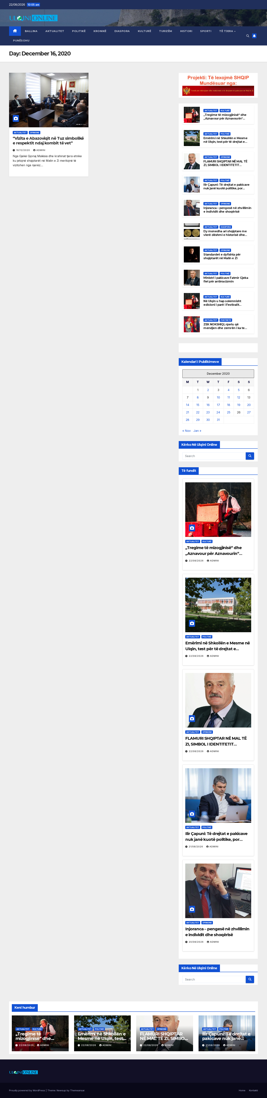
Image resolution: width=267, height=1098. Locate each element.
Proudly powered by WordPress (27, 1090)
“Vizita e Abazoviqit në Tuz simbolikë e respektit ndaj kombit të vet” (48, 141)
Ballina (31, 31)
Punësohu (21, 40)
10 (218, 397)
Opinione (34, 132)
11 (228, 397)
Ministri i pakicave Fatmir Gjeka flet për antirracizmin (225, 279)
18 (228, 405)
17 (218, 405)
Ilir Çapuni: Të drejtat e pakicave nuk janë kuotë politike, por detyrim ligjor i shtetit (226, 188)
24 (218, 412)
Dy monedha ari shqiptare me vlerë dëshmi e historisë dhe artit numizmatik (224, 235)
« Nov (186, 431)
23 (208, 412)
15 (197, 405)
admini (40, 150)
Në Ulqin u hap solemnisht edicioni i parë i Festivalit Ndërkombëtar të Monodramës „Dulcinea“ (225, 306)
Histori (186, 31)
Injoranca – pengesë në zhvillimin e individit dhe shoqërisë (227, 210)
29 (198, 420)
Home (242, 1090)
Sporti (205, 31)
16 (208, 405)
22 (197, 412)
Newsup (61, 1090)
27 (249, 412)
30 (208, 420)
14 (187, 405)
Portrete (226, 320)
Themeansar (77, 1090)
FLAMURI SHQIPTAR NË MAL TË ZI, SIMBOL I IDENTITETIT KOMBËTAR (225, 165)
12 (238, 397)
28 (187, 420)
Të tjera (226, 31)
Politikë (79, 31)
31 (218, 420)
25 (228, 412)
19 (238, 405)
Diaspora (122, 31)
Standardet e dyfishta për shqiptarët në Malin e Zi (221, 256)
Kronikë (100, 31)
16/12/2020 (23, 150)
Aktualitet (54, 31)
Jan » (197, 431)
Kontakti (253, 1090)
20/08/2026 (196, 941)
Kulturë (144, 31)
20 (249, 405)
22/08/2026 (196, 560)
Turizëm (165, 31)
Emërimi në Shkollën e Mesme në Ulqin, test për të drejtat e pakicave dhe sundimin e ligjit (225, 142)
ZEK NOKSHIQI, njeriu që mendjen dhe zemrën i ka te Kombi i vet (223, 328)
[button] (247, 36)
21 (187, 412)
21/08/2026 (196, 846)
